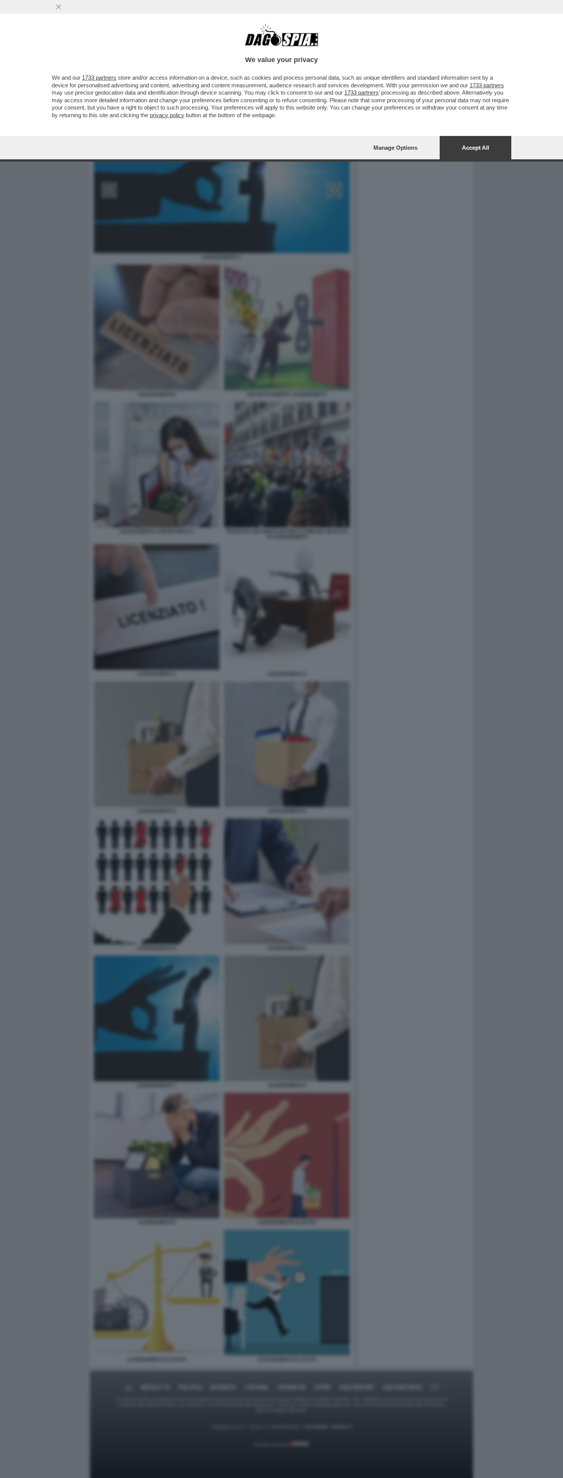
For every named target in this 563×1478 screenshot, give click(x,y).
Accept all (475, 147)
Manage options (395, 147)
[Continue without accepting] (58, 7)
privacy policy (167, 115)
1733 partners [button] (99, 77)
